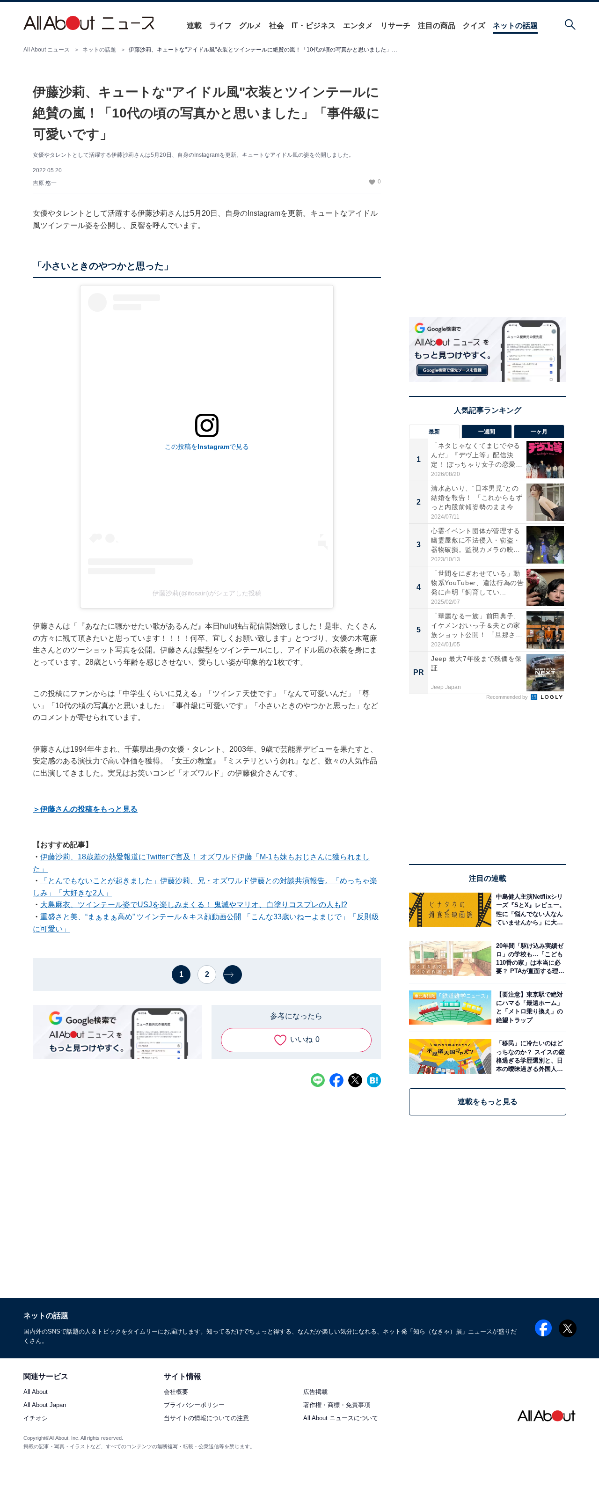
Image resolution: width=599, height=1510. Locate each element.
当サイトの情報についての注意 (206, 1418)
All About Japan (44, 1405)
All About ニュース (46, 49)
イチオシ (35, 1418)
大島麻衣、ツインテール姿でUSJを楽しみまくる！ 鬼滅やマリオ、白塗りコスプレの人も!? (193, 905)
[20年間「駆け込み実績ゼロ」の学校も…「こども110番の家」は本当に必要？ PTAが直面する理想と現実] (528, 958)
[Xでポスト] (355, 1080)
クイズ (474, 25)
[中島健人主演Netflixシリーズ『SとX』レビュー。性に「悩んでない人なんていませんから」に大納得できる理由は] (528, 910)
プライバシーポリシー (194, 1405)
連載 (194, 25)
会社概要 (176, 1392)
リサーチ (395, 25)
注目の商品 (436, 25)
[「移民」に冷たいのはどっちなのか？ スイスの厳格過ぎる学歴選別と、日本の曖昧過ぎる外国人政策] (528, 1056)
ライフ (220, 25)
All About (35, 1392)
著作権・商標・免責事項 (336, 1405)
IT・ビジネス (314, 25)
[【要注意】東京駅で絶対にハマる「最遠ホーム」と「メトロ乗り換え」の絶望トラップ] (528, 1007)
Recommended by (507, 697)
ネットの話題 (515, 25)
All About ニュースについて (340, 1418)
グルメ (250, 25)
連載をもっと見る (488, 1102)
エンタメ (358, 25)
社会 (276, 25)
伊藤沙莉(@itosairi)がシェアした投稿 (207, 593)
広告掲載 (315, 1392)
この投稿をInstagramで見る (207, 446)
